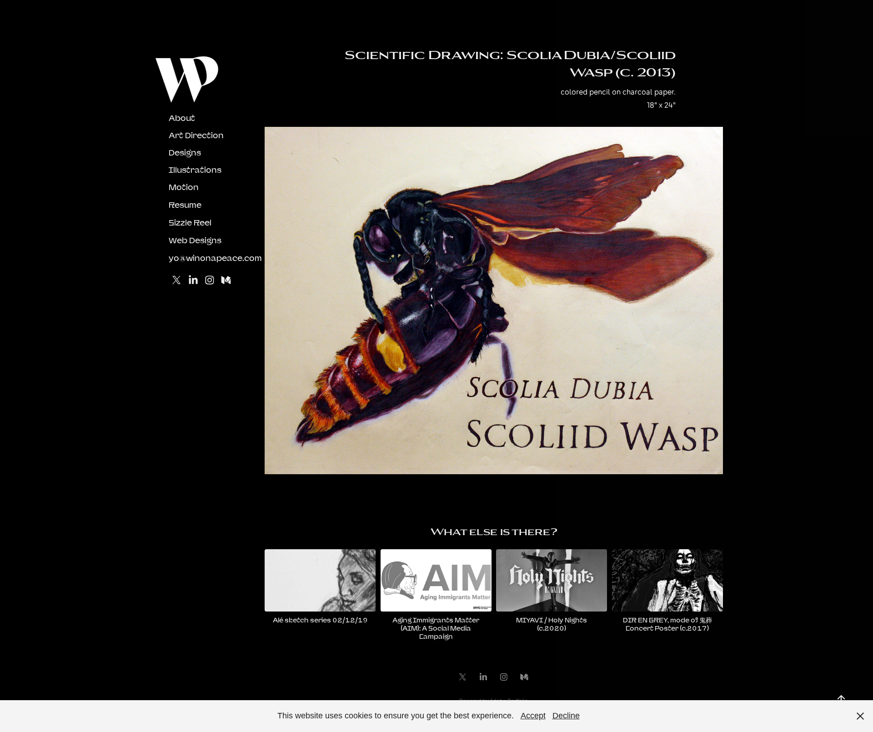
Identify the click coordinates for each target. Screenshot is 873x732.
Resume (185, 205)
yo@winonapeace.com (215, 258)
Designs (185, 152)
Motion (184, 187)
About (182, 118)
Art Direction (196, 135)
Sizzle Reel (190, 222)
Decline (566, 715)
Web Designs (195, 240)
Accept (533, 715)
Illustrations (195, 170)
